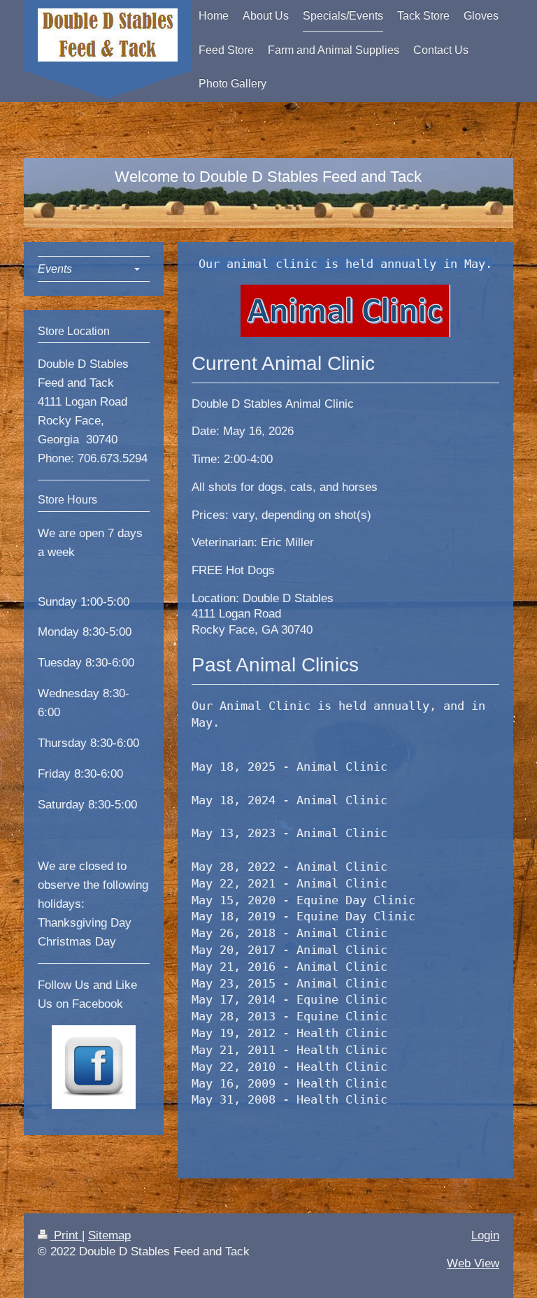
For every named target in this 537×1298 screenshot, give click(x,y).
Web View (473, 1263)
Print (66, 1235)
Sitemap (109, 1235)
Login (485, 1235)
